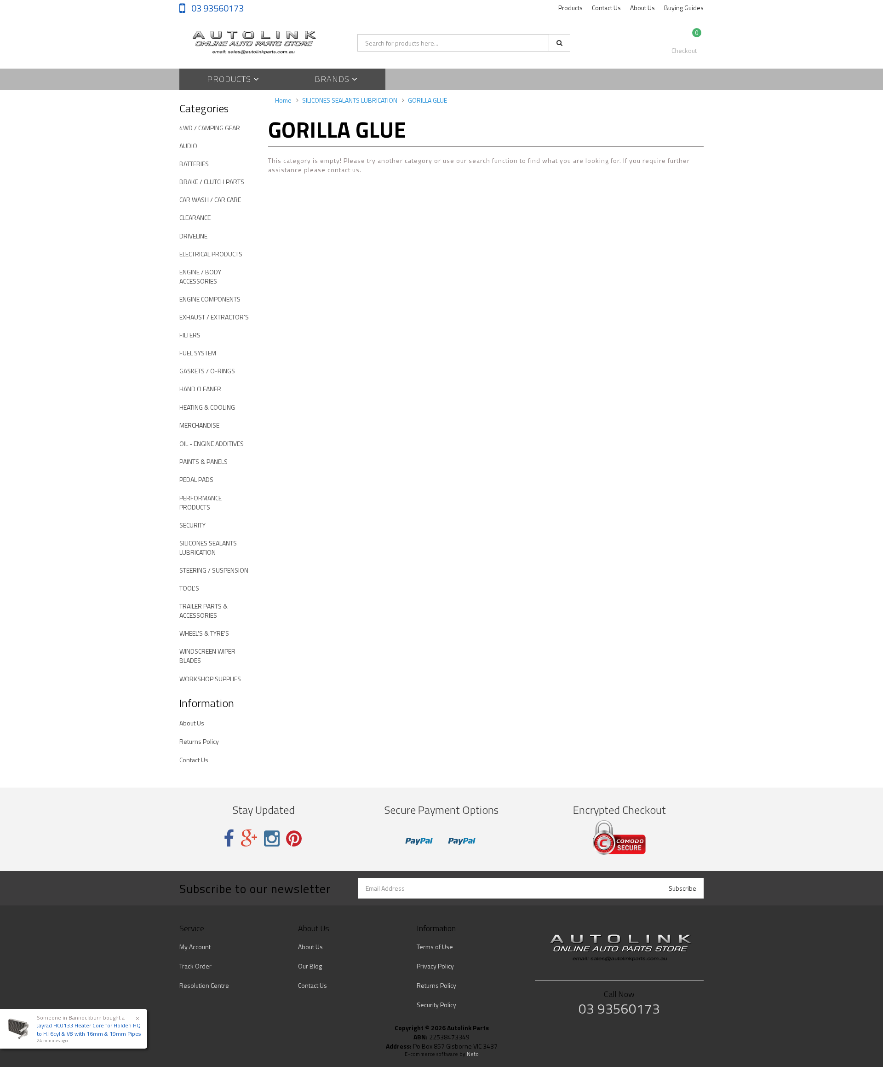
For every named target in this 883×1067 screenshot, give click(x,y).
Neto (473, 1054)
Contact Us (606, 7)
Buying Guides (684, 7)
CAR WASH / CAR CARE (210, 199)
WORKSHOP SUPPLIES (210, 679)
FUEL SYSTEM (197, 353)
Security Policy (436, 1004)
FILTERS (190, 335)
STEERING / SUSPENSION (213, 570)
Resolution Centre (204, 985)
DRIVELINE (193, 236)
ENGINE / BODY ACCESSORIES (200, 276)
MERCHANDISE (199, 425)
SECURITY (192, 525)
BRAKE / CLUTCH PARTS (211, 181)
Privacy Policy (435, 966)
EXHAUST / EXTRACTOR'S (214, 317)
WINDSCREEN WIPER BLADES (207, 655)
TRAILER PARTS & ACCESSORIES (203, 610)
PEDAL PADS (196, 479)
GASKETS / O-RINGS (207, 371)
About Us (642, 7)
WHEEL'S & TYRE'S (204, 633)
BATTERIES (194, 163)
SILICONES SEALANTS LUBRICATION (208, 547)
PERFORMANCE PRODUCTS (200, 502)
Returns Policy (199, 741)
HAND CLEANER (200, 389)
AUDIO (188, 146)
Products (570, 7)
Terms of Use (435, 946)
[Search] (559, 43)
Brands (333, 79)
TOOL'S (189, 588)
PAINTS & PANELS (203, 461)
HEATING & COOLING (207, 407)
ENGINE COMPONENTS (210, 299)
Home (283, 100)
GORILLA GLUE (427, 100)
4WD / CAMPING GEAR (209, 128)
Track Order (195, 966)
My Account (195, 946)
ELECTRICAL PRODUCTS (210, 254)
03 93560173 (216, 8)
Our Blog (310, 966)
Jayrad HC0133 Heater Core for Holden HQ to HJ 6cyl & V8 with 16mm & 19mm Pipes (89, 1029)
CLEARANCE (195, 217)
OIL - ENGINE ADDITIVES (211, 443)
